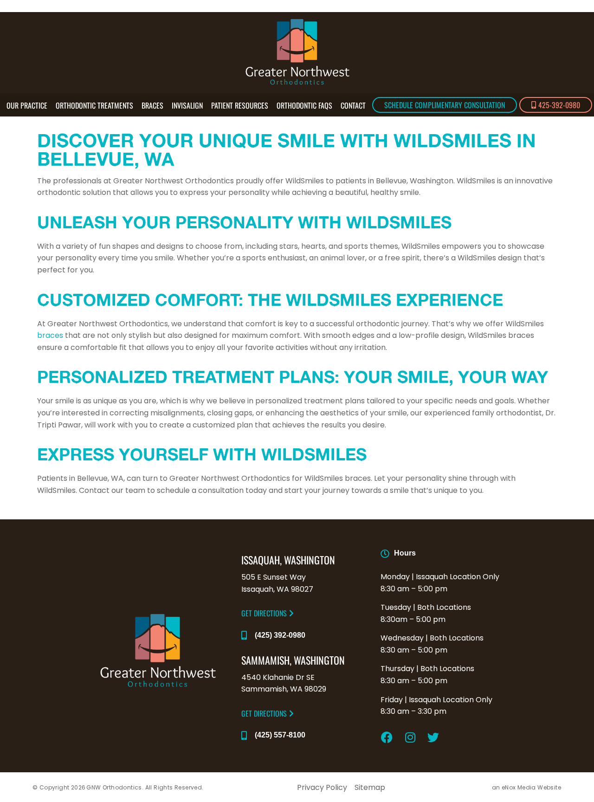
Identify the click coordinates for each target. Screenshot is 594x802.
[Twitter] (433, 737)
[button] (267, 613)
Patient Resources (239, 105)
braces (50, 335)
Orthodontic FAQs (304, 105)
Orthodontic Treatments (94, 105)
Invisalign (187, 105)
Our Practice (26, 105)
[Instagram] (410, 737)
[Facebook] (387, 737)
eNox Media (519, 787)
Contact (353, 105)
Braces (152, 105)
